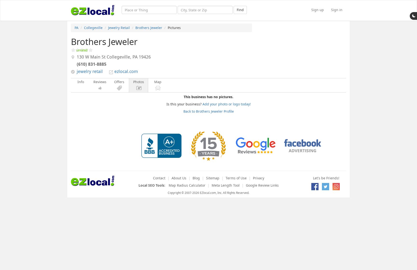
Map (157, 82)
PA (76, 27)
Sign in (336, 9)
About (179, 178)
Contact (159, 178)
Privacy (258, 178)
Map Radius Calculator (187, 185)
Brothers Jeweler (148, 27)
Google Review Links (262, 185)
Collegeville (93, 27)
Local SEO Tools (151, 185)
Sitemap (212, 178)
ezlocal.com (126, 71)
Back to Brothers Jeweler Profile (208, 111)
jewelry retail (90, 71)
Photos (138, 82)
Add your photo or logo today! (226, 104)
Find (240, 9)
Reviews (99, 82)
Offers (119, 82)
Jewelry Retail (119, 27)
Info (80, 82)
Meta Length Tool (226, 185)
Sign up (317, 9)
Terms (236, 178)
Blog (196, 178)
